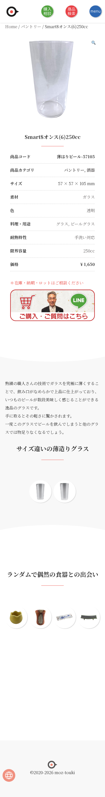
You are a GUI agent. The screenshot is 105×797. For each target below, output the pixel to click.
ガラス (89, 197)
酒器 (91, 170)
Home (11, 26)
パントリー (31, 26)
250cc (89, 251)
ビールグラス (83, 224)
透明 (91, 210)
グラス (62, 224)
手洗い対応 (84, 237)
